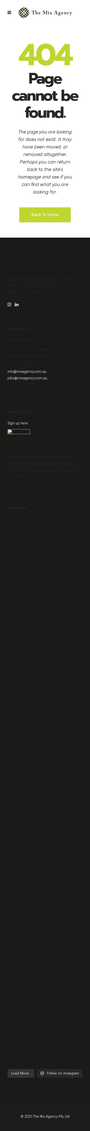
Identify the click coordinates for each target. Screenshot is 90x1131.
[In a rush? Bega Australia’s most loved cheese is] (45, 742)
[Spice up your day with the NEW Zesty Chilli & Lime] (45, 838)
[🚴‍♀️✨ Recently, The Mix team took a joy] (45, 647)
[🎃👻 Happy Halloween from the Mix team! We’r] (45, 558)
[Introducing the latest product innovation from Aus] (45, 924)
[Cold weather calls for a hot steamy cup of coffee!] (45, 1013)
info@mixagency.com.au (27, 372)
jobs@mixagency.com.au (27, 378)
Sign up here (18, 423)
